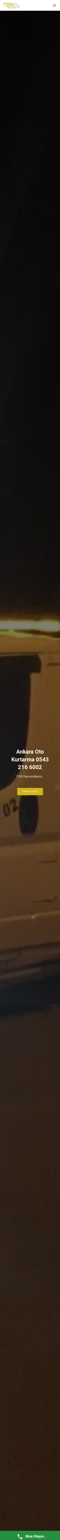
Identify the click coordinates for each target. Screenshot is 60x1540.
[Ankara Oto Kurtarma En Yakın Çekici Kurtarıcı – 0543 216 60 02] (12, 5)
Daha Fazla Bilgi (30, 791)
